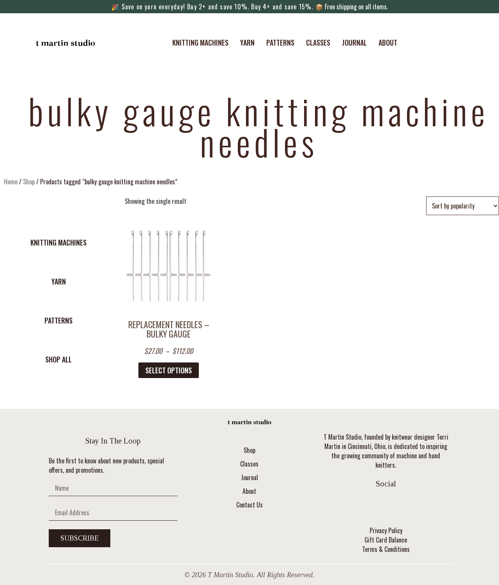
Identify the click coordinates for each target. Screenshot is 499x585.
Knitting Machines (200, 42)
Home (11, 181)
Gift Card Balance (386, 539)
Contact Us (249, 504)
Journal (354, 42)
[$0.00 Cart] (435, 42)
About (388, 42)
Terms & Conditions (386, 549)
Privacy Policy (386, 530)
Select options (168, 370)
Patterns (280, 42)
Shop (29, 181)
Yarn (247, 42)
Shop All (58, 359)
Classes (318, 42)
